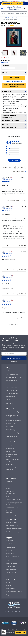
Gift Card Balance (11, 569)
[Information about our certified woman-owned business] (22, 623)
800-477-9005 (10, 589)
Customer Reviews (9, 128)
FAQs (7, 560)
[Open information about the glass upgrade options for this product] (6, 72)
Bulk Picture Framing (12, 532)
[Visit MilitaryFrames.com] (14, 1)
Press (8, 488)
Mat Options (10, 448)
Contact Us (9, 541)
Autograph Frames (12, 393)
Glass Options (10, 451)
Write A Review (14, 160)
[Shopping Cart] (26, 8)
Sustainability (10, 473)
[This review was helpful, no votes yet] (21, 200)
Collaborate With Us (12, 516)
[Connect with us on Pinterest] (19, 611)
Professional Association (13, 420)
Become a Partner (11, 522)
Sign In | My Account (12, 544)
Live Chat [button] (9, 585)
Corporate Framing (12, 525)
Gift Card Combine (12, 573)
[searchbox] (8, 167)
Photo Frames (10, 397)
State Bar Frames (11, 380)
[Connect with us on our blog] (22, 611)
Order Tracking (10, 547)
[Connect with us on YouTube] (16, 611)
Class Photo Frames (12, 390)
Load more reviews (14, 324)
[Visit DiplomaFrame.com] (6, 1)
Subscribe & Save (11, 563)
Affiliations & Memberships (10, 492)
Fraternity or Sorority (12, 433)
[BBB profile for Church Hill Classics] (5, 623)
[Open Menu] (2, 8)
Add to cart (14, 78)
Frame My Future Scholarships (11, 512)
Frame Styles (10, 465)
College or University (12, 412)
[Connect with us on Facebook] (5, 611)
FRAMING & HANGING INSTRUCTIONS (9, 116)
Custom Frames (11, 384)
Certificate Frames (12, 374)
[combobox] (19, 171)
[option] (5, 68)
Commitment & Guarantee (11, 469)
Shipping (5, 124)
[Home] (14, 8)
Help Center (10, 595)
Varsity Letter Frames (12, 387)
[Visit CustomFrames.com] (22, 1)
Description (6, 91)
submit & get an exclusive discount (14, 358)
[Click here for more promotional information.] (17, 86)
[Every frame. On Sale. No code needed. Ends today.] (14, 3)
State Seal (9, 426)
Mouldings (9, 445)
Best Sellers (9, 403)
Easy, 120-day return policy (14, 81)
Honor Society (10, 430)
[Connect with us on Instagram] (12, 611)
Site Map (24, 630)
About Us (9, 482)
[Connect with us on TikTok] (9, 611)
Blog (7, 496)
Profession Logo (11, 423)
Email (8, 582)
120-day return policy (10, 121)
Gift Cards (9, 400)
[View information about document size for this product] (14, 60)
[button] (24, 8)
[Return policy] (14, 623)
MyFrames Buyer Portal (13, 576)
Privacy (3, 630)
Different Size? (5, 62)
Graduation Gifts (11, 436)
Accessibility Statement (13, 499)
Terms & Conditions (13, 630)
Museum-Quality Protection (11, 455)
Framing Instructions (12, 557)
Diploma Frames (11, 371)
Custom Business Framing (14, 529)
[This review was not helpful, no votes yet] (24, 200)
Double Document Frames (14, 377)
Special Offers (10, 566)
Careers (8, 485)
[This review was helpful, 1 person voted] (21, 270)
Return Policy (10, 553)
